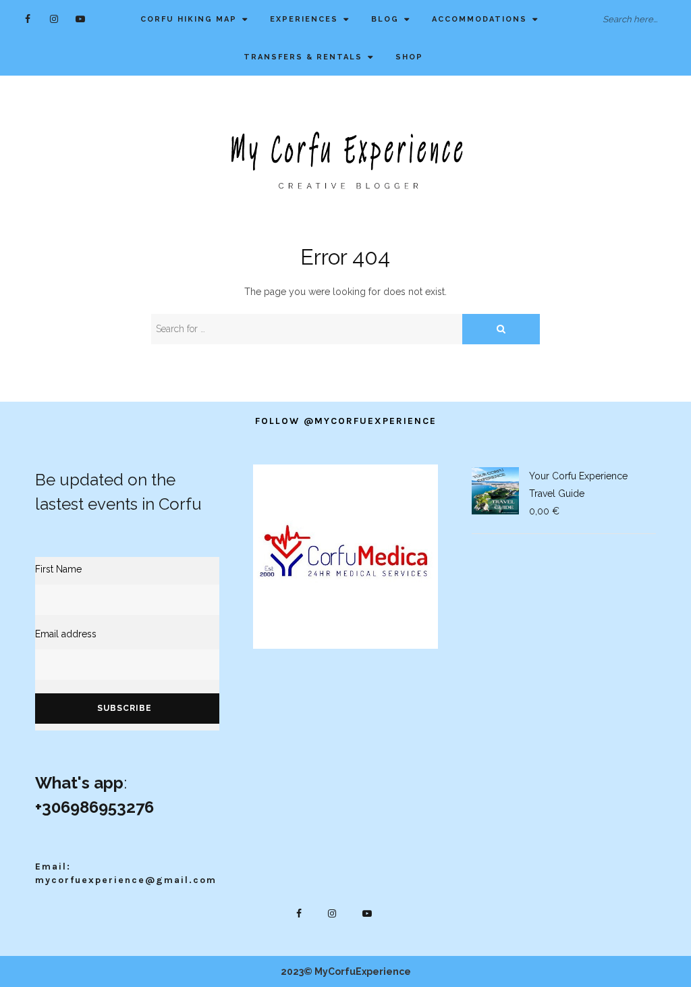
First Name (58, 569)
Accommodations (479, 19)
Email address (65, 634)
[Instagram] (54, 18)
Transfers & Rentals (303, 57)
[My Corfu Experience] (345, 159)
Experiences (304, 19)
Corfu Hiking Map (188, 19)
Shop (409, 57)
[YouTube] (80, 18)
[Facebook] (28, 18)
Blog (385, 19)
